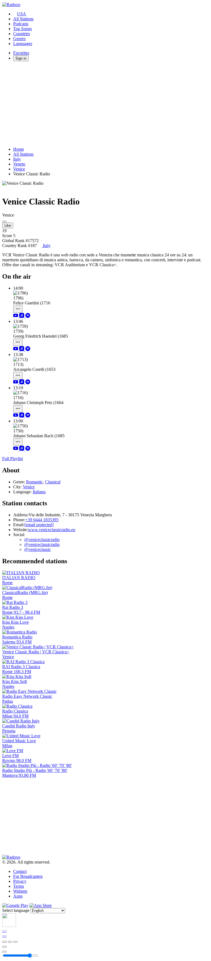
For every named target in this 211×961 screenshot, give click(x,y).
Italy (17, 159)
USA (21, 14)
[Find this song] (18, 309)
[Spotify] (27, 316)
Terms (18, 886)
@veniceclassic (37, 549)
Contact (20, 871)
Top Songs (22, 28)
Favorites (21, 53)
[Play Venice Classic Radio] (4, 221)
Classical (52, 482)
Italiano (39, 491)
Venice (19, 169)
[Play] (10, 942)
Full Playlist (12, 458)
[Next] (15, 942)
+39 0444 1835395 (42, 519)
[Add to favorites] (4, 947)
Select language (15, 910)
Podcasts (20, 23)
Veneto (19, 164)
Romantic (34, 482)
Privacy (19, 881)
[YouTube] (16, 316)
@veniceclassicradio (42, 539)
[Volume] (4, 951)
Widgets (20, 891)
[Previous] (4, 942)
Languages (22, 43)
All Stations (23, 18)
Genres (19, 38)
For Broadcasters (28, 876)
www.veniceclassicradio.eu (51, 529)
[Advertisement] (105, 104)
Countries (21, 33)
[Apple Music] (22, 316)
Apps (18, 896)
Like (7, 225)
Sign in (20, 58)
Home (18, 149)
